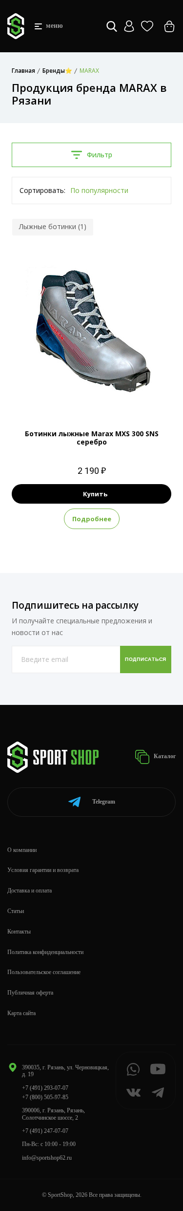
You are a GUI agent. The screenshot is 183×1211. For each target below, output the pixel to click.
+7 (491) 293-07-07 (45, 1087)
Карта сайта (21, 1013)
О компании (22, 850)
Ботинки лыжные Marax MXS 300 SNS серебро (92, 437)
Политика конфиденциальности (45, 952)
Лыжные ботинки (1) (52, 226)
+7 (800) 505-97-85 (45, 1097)
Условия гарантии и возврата (43, 870)
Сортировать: (42, 190)
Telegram (103, 801)
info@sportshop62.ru (47, 1157)
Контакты (19, 931)
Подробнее (91, 518)
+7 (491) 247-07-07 (45, 1130)
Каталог (164, 756)
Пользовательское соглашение (44, 972)
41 (91, 393)
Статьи (15, 911)
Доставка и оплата (29, 890)
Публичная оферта (30, 992)
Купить (95, 493)
